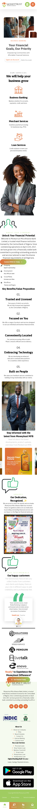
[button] (32, 4)
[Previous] (5, 462)
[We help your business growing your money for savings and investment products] (12, 5)
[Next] (31, 462)
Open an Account (12, 60)
